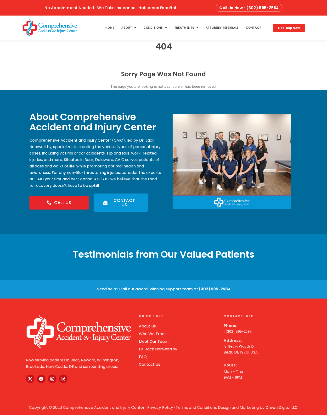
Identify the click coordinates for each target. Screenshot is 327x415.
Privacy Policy (160, 407)
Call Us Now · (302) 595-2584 (249, 8)
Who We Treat (152, 334)
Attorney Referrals (222, 28)
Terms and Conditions (196, 407)
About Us (147, 326)
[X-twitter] (30, 379)
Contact (253, 28)
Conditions (153, 28)
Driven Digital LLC (281, 407)
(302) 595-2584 (215, 289)
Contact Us (149, 364)
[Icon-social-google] (63, 379)
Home (109, 28)
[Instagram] (52, 379)
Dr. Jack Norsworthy (158, 349)
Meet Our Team (154, 341)
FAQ (143, 357)
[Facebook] (41, 379)
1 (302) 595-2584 (238, 331)
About (126, 28)
